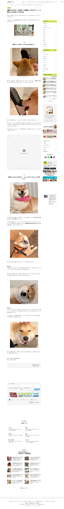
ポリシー (33, 501)
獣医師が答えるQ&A (46, 140)
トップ (8, 4)
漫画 (44, 31)
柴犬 (35, 399)
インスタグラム (22, 399)
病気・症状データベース (47, 27)
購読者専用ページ (46, 151)
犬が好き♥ (45, 25)
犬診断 (44, 149)
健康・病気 (45, 58)
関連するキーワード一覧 (34, 402)
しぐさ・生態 (45, 54)
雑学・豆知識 (45, 69)
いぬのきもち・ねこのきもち (13, 501)
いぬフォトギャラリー (47, 147)
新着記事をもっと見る (24, 488)
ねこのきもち (21, 501)
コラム (27, 399)
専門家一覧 (48, 501)
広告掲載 (25, 501)
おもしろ (45, 62)
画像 (44, 38)
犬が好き (11, 4)
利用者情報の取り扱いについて (40, 501)
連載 (44, 29)
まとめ (44, 42)
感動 (44, 66)
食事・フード (45, 56)
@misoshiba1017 (24, 77)
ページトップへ (32, 498)
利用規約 (29, 501)
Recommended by (50, 98)
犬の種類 (31, 399)
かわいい (19, 4)
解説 (44, 40)
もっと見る (50, 101)
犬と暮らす (45, 23)
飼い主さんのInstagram (11, 351)
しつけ (44, 52)
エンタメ (15, 4)
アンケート (45, 46)
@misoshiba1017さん (17, 19)
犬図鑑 (44, 142)
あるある (45, 64)
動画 (44, 36)
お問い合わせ (53, 501)
